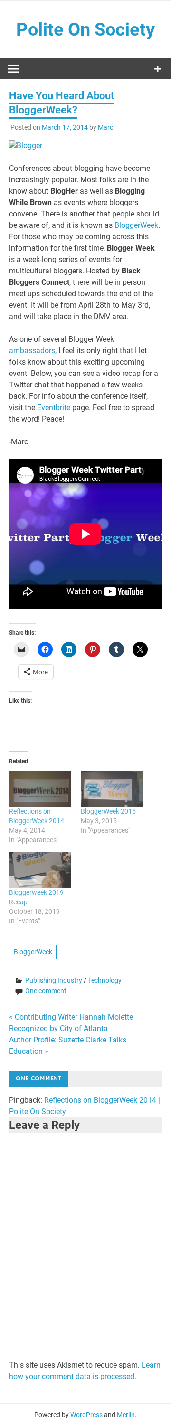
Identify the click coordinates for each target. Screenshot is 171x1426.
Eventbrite (53, 407)
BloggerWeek (136, 225)
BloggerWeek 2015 (108, 811)
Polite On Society (85, 29)
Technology (105, 980)
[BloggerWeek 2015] (112, 789)
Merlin (126, 1414)
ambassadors (32, 350)
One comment (45, 990)
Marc (105, 127)
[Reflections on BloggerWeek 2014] (40, 789)
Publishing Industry (53, 980)
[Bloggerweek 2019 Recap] (40, 870)
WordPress (86, 1414)
